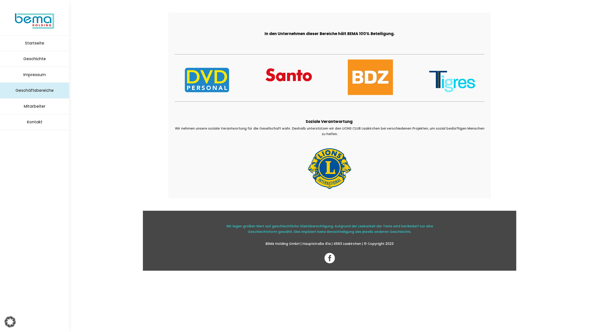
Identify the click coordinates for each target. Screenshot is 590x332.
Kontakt (34, 122)
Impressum (34, 74)
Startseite (34, 43)
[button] (10, 322)
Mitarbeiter (34, 106)
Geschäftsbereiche (34, 90)
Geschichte (34, 59)
